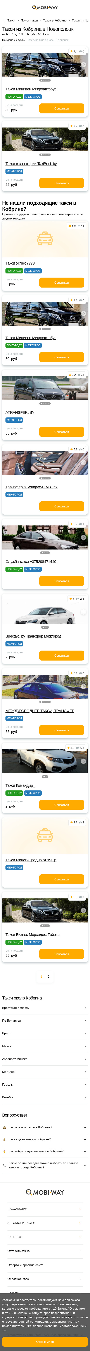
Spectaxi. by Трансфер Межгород (33, 636)
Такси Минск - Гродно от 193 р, (31, 860)
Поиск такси (29, 20)
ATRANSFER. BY (20, 412)
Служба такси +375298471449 (30, 561)
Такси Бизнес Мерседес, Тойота (32, 934)
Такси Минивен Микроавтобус (30, 89)
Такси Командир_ (20, 785)
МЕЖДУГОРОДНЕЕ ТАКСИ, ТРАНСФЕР (39, 711)
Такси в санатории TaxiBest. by (31, 164)
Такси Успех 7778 (20, 263)
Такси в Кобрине (55, 20)
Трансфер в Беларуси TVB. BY (31, 487)
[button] (41, 80)
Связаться (61, 108)
